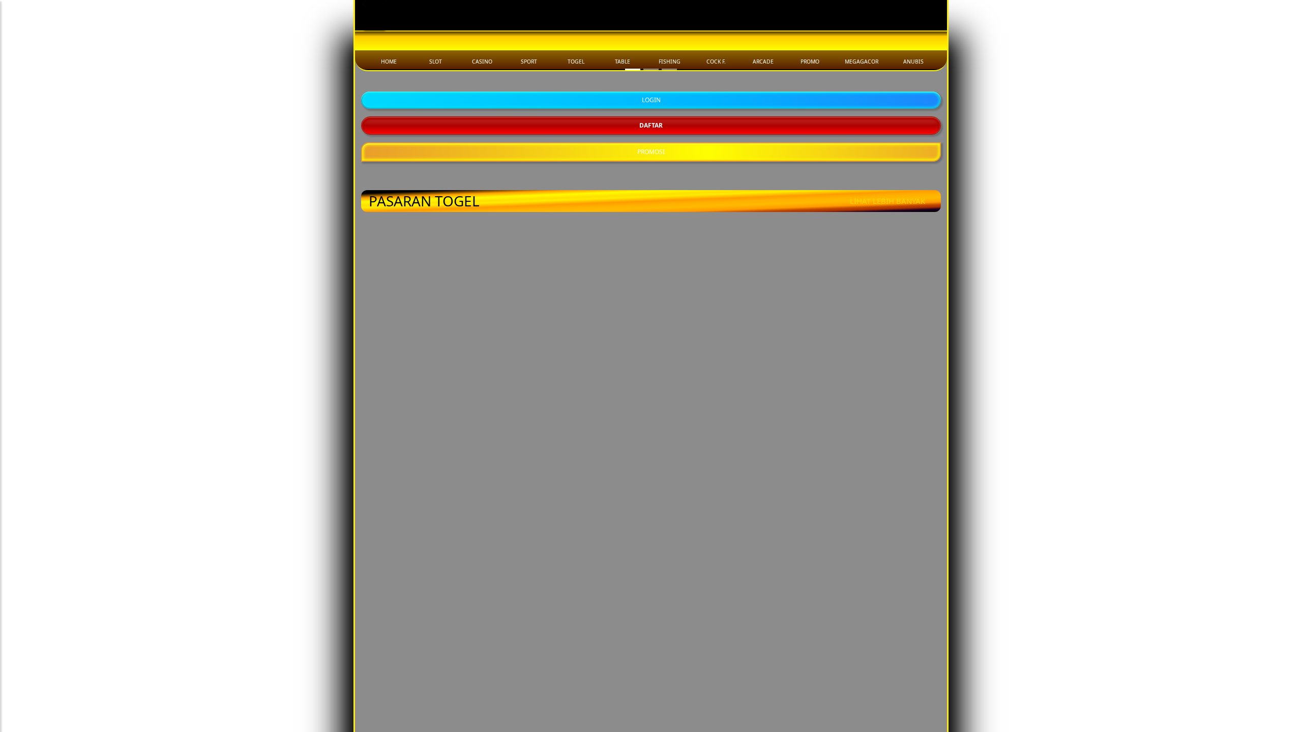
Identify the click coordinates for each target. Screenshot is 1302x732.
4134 (869, 555)
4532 (432, 666)
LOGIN (651, 383)
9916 (869, 666)
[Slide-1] (651, 353)
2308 (578, 610)
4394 (432, 555)
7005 (723, 666)
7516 (723, 610)
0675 (723, 555)
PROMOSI (651, 435)
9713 (578, 555)
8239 (578, 666)
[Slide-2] (669, 353)
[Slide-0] (632, 353)
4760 (869, 610)
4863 (432, 610)
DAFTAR (651, 409)
